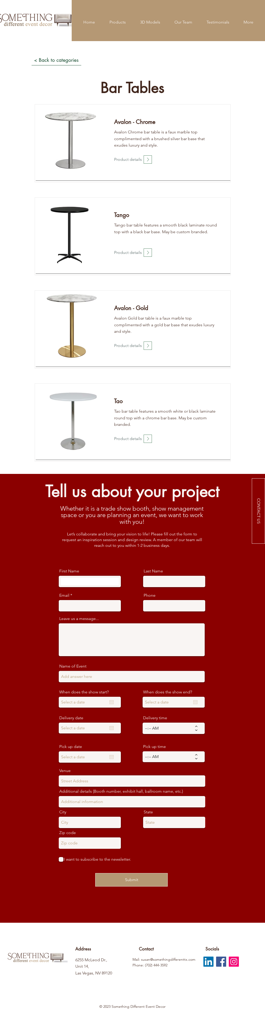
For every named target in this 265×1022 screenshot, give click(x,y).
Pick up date (70, 747)
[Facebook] (221, 962)
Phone (150, 595)
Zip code (67, 833)
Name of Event (72, 666)
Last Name (153, 571)
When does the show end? (167, 692)
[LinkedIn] (208, 962)
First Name (69, 571)
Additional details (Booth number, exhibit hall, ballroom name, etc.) (121, 791)
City (62, 812)
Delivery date (71, 718)
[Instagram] (234, 962)
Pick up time (154, 747)
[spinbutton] (170, 728)
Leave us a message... (79, 619)
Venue (65, 771)
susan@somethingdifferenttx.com (168, 959)
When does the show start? (84, 692)
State (148, 812)
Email (64, 595)
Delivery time (155, 718)
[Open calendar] (111, 702)
